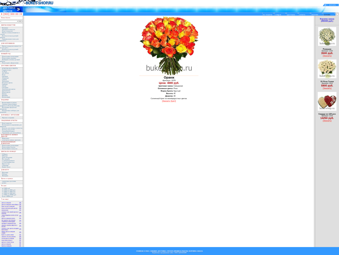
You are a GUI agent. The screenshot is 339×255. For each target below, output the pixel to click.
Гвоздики (5, 87)
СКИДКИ (153, 251)
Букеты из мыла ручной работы (9, 36)
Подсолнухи (6, 92)
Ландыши (5, 78)
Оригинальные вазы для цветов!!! (9, 39)
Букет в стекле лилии (8, 234)
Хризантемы (6, 90)
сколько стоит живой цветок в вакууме (10, 212)
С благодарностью (8, 162)
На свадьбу (6, 159)
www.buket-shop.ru (7, 240)
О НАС (146, 251)
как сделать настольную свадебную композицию (8, 220)
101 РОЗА (5, 73)
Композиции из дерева (9, 102)
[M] (20, 202)
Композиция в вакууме (9, 148)
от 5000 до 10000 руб (9, 195)
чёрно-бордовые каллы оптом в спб (10, 215)
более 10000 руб (7, 196)
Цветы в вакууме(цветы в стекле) (10, 33)
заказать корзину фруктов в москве (9, 226)
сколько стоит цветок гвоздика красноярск (10, 229)
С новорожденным (8, 160)
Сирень (4, 79)
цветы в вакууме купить (8, 218)
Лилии (4, 86)
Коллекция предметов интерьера (8, 108)
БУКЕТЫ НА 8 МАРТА (10, 68)
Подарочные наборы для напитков (9, 111)
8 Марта (5, 154)
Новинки (5, 28)
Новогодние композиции (10, 56)
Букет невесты (7, 123)
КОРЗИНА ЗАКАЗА (196, 251)
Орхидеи (5, 76)
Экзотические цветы (8, 89)
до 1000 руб (6, 188)
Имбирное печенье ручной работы (10, 60)
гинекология (5, 210)
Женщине (5, 175)
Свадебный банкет (8, 131)
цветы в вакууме (6, 202)
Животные (5, 138)
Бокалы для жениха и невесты (12, 128)
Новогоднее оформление (10, 63)
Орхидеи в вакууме (8, 29)
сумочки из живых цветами (11, 140)
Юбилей (4, 156)
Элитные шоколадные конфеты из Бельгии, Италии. (10, 105)
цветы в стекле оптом (8, 242)
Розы (3, 75)
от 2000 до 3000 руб (8, 191)
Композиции (6, 97)
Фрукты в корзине (8, 117)
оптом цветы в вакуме (8, 238)
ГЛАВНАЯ (139, 251)
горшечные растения (9, 181)
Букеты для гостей (8, 129)
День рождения (7, 157)
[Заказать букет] (169, 101)
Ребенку (4, 174)
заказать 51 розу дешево (9, 236)
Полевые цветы (7, 82)
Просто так (6, 164)
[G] (20, 210)
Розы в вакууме (7, 31)
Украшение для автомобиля (11, 133)
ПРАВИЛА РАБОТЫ (181, 251)
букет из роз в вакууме (8, 206)
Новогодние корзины (9, 58)
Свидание (5, 165)
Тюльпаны (5, 81)
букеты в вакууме (7, 246)
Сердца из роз (6, 70)
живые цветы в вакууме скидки (8, 232)
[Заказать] (327, 56)
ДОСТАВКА (162, 251)
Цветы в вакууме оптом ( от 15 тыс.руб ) (10, 46)
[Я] (20, 240)
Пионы (4, 94)
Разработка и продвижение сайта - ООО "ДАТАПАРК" (169, 252)
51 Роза (4, 71)
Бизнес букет (6, 167)
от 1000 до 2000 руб (8, 190)
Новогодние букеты (8, 147)
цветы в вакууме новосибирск (10, 204)
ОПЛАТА (170, 251)
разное (4, 183)
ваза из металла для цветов (9, 208)
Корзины (5, 95)
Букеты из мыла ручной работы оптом (9, 50)
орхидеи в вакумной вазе (9, 223)
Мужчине (5, 172)
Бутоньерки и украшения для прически (11, 125)
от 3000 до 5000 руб (8, 193)
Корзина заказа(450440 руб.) (327, 20)
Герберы (5, 84)
